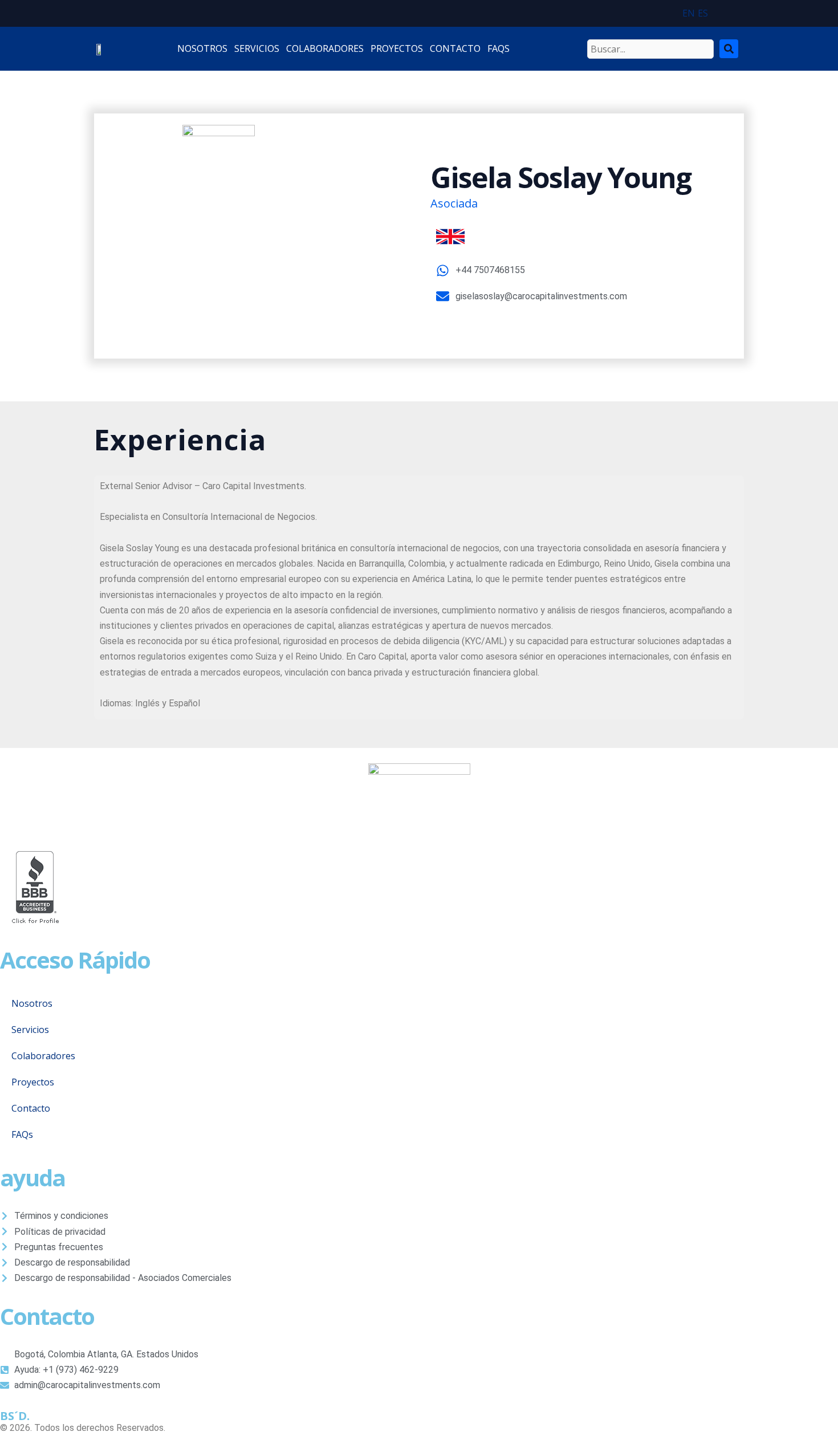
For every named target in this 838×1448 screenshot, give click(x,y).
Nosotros (31, 1003)
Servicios (30, 1029)
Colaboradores (43, 1056)
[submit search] (728, 48)
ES (703, 13)
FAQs (22, 1134)
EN (688, 13)
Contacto (30, 1108)
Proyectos (32, 1082)
